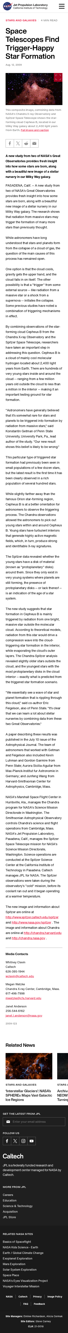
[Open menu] (61, 6)
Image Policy (54, 1296)
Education (10, 1200)
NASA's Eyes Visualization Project (25, 1281)
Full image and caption (35, 130)
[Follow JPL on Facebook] (7, 1141)
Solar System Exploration (20, 1269)
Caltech (22, 1296)
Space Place (11, 1275)
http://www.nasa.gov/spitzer (31, 922)
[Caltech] (13, 1156)
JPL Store (9, 1217)
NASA (9, 1296)
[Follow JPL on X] (15, 1141)
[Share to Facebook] (10, 143)
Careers (8, 1195)
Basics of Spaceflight (17, 1242)
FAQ (25, 1304)
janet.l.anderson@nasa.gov (24, 1015)
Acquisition (10, 1211)
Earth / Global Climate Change (23, 1253)
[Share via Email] (34, 143)
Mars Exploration (14, 1264)
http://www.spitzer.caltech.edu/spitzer (32, 917)
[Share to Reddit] (26, 143)
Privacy (37, 1296)
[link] (34, 89)
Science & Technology (18, 1206)
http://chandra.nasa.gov (28, 938)
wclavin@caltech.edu (20, 976)
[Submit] (7, 1121)
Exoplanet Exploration (17, 1258)
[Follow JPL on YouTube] (31, 1141)
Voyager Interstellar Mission (21, 1286)
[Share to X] (18, 143)
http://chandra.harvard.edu (43, 933)
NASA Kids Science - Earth (20, 1247)
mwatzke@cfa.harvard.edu (23, 998)
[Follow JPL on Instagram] (23, 1141)
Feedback (39, 1304)
